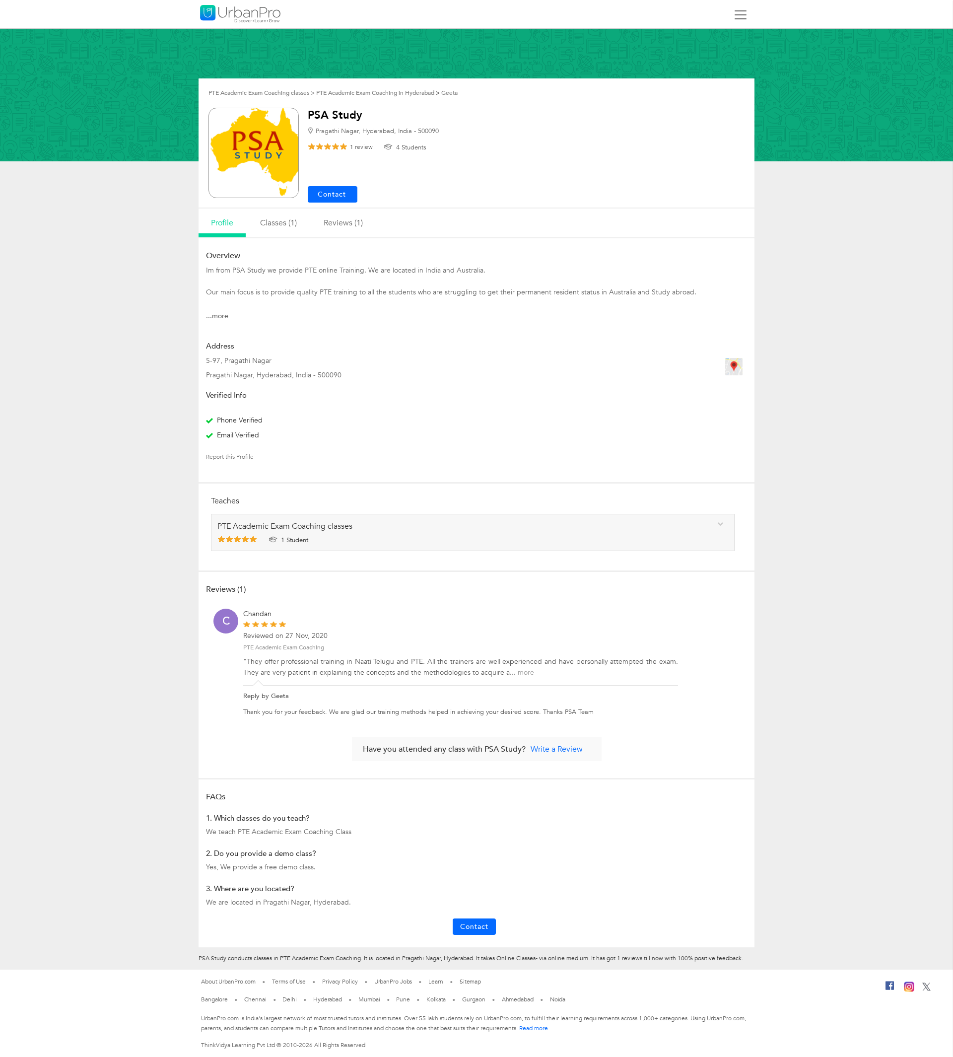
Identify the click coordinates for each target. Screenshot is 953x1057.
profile (222, 222)
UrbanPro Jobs (393, 982)
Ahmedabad (518, 999)
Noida (558, 999)
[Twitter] (926, 989)
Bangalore (214, 999)
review (361, 147)
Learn (435, 982)
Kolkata (436, 999)
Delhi (289, 999)
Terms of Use (289, 982)
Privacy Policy (340, 982)
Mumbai (369, 999)
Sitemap (470, 982)
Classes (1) (278, 222)
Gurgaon (473, 999)
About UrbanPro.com (228, 982)
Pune (403, 999)
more (526, 672)
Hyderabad (327, 999)
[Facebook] (890, 989)
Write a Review (557, 749)
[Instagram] (909, 990)
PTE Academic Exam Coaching (283, 647)
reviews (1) (343, 222)
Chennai (255, 999)
